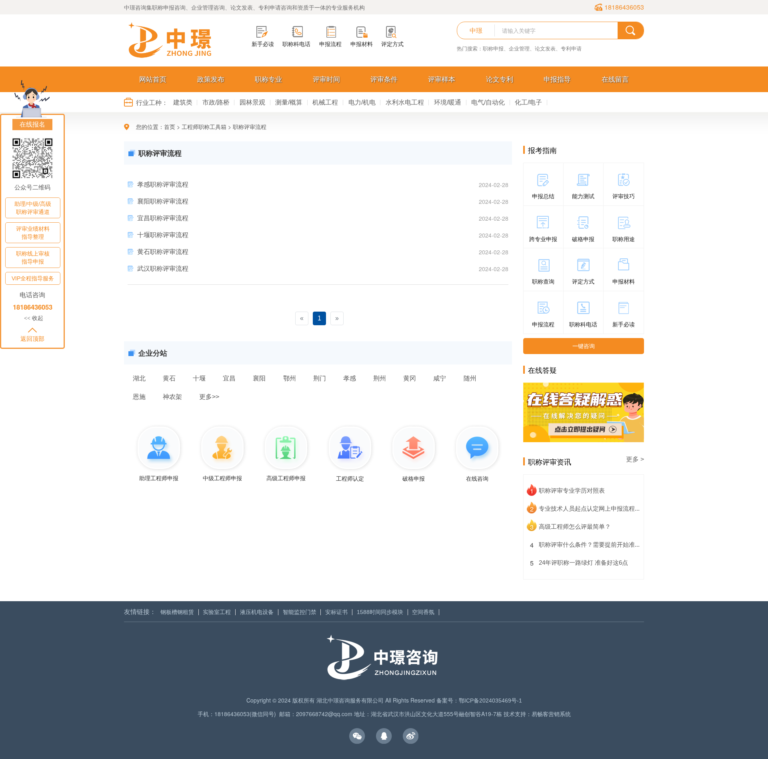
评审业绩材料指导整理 (33, 232)
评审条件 (384, 79)
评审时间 (326, 79)
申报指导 (557, 79)
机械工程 (325, 102)
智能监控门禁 (299, 612)
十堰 (199, 378)
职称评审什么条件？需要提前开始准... (589, 544)
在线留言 (615, 79)
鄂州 (289, 378)
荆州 (379, 378)
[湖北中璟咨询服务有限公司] (170, 40)
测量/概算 (288, 102)
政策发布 (210, 79)
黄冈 (409, 378)
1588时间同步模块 (380, 612)
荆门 (319, 378)
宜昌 (229, 378)
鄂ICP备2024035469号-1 (490, 700)
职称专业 (268, 79)
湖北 (139, 378)
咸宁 (439, 378)
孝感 (349, 378)
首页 (169, 127)
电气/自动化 (488, 102)
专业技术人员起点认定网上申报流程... (589, 508)
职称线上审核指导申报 (33, 257)
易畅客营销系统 (551, 714)
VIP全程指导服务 (33, 278)
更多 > (635, 459)
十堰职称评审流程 (162, 235)
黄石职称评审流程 (162, 251)
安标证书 (336, 612)
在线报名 (32, 124)
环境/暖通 (447, 102)
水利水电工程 (405, 102)
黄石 (169, 378)
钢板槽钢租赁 (177, 612)
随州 (470, 378)
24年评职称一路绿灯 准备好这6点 (583, 562)
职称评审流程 (249, 127)
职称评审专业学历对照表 (572, 490)
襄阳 (259, 378)
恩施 (139, 396)
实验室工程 (217, 612)
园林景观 (252, 102)
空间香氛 (423, 612)
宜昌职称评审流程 (162, 218)
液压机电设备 (257, 612)
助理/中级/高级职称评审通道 (32, 208)
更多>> (209, 396)
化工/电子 (528, 102)
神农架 (172, 396)
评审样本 (441, 79)
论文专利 (499, 79)
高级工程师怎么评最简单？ (575, 526)
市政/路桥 (216, 102)
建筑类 (182, 102)
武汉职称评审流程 (162, 268)
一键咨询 (583, 346)
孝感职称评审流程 (162, 184)
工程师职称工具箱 (204, 127)
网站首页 (152, 79)
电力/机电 (362, 102)
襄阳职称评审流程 (162, 201)
